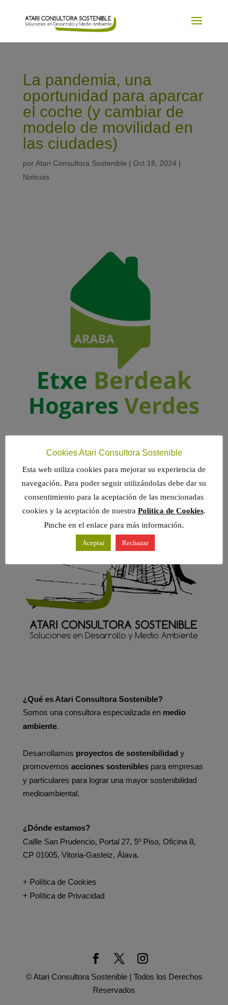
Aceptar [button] (93, 543)
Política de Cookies (171, 510)
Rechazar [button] (135, 543)
